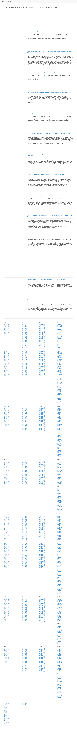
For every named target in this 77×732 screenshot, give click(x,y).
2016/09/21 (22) (59, 559)
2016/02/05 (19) (6, 651)
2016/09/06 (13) (59, 547)
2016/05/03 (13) (42, 599)
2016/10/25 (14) (42, 562)
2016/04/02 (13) (59, 598)
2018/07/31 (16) (6, 375)
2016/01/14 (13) (24, 658)
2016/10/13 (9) (41, 552)
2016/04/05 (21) (59, 601)
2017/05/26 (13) (59, 507)
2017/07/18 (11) (42, 474)
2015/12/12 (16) (42, 656)
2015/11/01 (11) (59, 648)
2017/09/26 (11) (6, 480)
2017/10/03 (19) (59, 434)
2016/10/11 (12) (42, 551)
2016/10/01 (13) (42, 543)
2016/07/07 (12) (6, 602)
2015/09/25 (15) (6, 721)
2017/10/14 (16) (59, 443)
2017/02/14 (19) (42, 526)
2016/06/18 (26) (24, 611)
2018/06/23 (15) (24, 369)
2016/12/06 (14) (6, 547)
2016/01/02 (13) (24, 648)
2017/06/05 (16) (59, 464)
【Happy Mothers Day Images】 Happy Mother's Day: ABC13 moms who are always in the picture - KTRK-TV (49, 31)
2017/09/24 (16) (6, 479)
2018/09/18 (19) (42, 337)
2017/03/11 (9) (24, 523)
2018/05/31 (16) (42, 375)
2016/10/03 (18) (42, 545)
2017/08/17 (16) (24, 473)
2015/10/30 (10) (59, 698)
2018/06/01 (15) (24, 351)
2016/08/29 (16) (59, 592)
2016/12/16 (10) (6, 555)
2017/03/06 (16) (24, 519)
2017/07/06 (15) (42, 465)
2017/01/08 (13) (59, 521)
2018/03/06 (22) (59, 382)
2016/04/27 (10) (59, 618)
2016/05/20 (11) (42, 613)
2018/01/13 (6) (24, 415)
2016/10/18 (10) (42, 556)
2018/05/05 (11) (42, 354)
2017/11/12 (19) (59, 415)
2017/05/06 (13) (59, 491)
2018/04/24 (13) (59, 369)
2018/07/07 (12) (6, 356)
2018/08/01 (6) (59, 323)
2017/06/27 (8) (59, 481)
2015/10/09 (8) (59, 681)
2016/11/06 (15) (24, 547)
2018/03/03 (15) (59, 380)
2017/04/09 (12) (6, 522)
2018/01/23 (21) (24, 423)
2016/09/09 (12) (59, 549)
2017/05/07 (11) (59, 492)
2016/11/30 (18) (24, 566)
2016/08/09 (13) (59, 576)
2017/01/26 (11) (59, 535)
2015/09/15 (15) (6, 713)
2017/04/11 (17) (6, 523)
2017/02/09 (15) (42, 522)
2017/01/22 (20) (59, 532)
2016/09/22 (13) (59, 560)
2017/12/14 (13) (42, 416)
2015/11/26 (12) (59, 667)
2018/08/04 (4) (59, 326)
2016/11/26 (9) (24, 563)
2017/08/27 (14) (24, 481)
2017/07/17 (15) (42, 473)
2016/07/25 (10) (6, 617)
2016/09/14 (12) (59, 553)
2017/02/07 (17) (42, 520)
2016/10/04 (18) (42, 545)
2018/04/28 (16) (59, 373)
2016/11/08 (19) (24, 548)
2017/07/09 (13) (42, 467)
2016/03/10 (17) (59, 627)
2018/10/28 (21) (24, 345)
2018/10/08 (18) (24, 329)
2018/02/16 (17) (6, 418)
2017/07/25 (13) (42, 480)
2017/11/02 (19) (59, 407)
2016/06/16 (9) (24, 610)
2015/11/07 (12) (59, 652)
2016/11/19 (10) (24, 557)
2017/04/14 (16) (6, 526)
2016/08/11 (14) (59, 578)
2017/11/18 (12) (59, 419)
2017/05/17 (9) (59, 500)
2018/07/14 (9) (6, 361)
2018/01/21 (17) (24, 422)
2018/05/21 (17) (42, 367)
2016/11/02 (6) (24, 544)
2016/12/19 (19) (6, 557)
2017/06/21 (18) (59, 476)
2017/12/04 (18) (42, 408)
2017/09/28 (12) (6, 482)
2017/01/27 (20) (59, 536)
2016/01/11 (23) (24, 656)
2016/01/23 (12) (24, 665)
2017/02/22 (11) (42, 532)
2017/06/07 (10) (59, 465)
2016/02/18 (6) (6, 661)
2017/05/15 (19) (59, 499)
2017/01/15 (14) (59, 526)
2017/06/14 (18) (59, 471)
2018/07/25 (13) (6, 370)
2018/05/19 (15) (42, 365)
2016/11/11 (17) (24, 551)
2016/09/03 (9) (59, 545)
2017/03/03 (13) (24, 517)
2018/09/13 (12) (42, 333)
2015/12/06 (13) (42, 652)
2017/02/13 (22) (42, 525)
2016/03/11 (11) (59, 628)
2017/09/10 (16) (6, 468)
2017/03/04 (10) (24, 518)
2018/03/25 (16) (59, 397)
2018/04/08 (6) (59, 357)
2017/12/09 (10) (42, 412)
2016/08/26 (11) (59, 590)
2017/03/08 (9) (24, 521)
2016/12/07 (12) (6, 548)
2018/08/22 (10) (59, 340)
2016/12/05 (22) (6, 546)
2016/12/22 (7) (6, 560)
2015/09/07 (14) (6, 707)
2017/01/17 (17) (59, 528)
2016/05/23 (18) (42, 615)
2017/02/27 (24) (42, 536)
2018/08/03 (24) (59, 325)
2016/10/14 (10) (42, 553)
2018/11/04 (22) (6, 326)
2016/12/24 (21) (6, 561)
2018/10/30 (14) (24, 346)
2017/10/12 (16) (59, 442)
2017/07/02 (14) (42, 461)
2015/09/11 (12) (6, 710)
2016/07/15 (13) (6, 609)
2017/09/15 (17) (6, 472)
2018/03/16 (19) (59, 390)
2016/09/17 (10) (59, 556)
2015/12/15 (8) (41, 659)
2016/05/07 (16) (42, 602)
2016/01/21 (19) (24, 663)
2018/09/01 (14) (42, 323)
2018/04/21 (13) (59, 367)
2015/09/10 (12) (6, 709)
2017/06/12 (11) (59, 469)
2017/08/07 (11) (24, 465)
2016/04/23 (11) (59, 615)
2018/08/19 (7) (59, 338)
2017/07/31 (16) (42, 484)
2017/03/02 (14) (24, 516)
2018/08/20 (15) (59, 338)
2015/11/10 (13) (59, 655)
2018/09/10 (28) (42, 331)
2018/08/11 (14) (59, 331)
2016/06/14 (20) (24, 608)
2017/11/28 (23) (59, 427)
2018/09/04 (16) (42, 326)
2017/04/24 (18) (6, 533)
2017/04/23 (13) (6, 533)
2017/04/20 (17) (6, 530)
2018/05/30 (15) (42, 374)
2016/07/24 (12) (6, 616)
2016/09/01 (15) (59, 543)
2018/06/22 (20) (24, 368)
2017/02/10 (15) (42, 522)
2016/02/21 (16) (6, 663)
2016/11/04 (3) (24, 545)
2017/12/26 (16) (42, 426)
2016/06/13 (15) (24, 607)
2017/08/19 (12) (24, 475)
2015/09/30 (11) (6, 725)
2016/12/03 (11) (6, 545)
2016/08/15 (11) (59, 581)
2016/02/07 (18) (6, 652)
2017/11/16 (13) (59, 418)
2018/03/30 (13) (59, 401)
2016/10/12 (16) (42, 552)
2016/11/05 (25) (24, 546)
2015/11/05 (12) (59, 651)
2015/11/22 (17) (59, 664)
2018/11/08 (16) (6, 329)
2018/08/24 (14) (59, 342)
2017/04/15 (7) (6, 526)
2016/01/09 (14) (24, 654)
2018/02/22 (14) (6, 423)
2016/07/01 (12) (6, 598)
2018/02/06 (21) (6, 410)
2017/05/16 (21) (59, 499)
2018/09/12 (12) (42, 332)
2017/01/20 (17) (59, 530)
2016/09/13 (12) (59, 552)
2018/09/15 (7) (41, 335)
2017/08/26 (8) (24, 480)
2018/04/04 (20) (59, 354)
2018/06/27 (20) (24, 372)
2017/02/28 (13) (42, 537)
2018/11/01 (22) (6, 323)
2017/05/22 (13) (59, 504)
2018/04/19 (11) (59, 365)
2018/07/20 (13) (6, 366)
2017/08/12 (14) (24, 469)
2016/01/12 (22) (24, 656)
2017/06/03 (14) (59, 462)
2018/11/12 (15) (6, 332)
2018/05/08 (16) (42, 357)
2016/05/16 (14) (42, 610)
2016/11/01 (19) (24, 543)
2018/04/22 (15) (59, 368)
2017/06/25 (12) (59, 480)
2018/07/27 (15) (6, 372)
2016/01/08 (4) (24, 653)
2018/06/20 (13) (24, 366)
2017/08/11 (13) (24, 468)
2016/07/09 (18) (6, 604)
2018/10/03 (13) (24, 325)
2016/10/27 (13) (42, 564)
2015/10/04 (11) (59, 677)
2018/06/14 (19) (24, 361)
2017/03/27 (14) (24, 536)
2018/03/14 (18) (59, 388)
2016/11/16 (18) (24, 555)
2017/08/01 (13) (24, 461)
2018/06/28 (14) (24, 373)
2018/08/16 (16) (59, 335)
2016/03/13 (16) (59, 629)
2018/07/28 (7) (6, 373)
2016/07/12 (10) (6, 606)
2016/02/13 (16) (6, 657)
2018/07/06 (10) (6, 355)
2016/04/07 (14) (59, 602)
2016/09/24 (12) (59, 561)
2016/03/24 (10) (59, 638)
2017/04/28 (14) (6, 537)
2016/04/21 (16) (59, 614)
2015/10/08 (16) (59, 680)
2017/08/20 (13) (24, 476)
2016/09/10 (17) (59, 550)
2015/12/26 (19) (42, 667)
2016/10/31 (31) (42, 567)
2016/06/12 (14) (24, 606)
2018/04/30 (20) (59, 374)
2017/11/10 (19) (59, 413)
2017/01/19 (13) (59, 529)
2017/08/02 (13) (24, 461)
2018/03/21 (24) (59, 394)
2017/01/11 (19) (59, 523)
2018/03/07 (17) (59, 383)
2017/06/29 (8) (59, 483)
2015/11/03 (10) (59, 649)
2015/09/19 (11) (6, 717)
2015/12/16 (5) (41, 659)
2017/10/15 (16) (59, 444)
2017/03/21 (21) (24, 531)
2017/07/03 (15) (42, 462)
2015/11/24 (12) (59, 666)
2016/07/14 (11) (6, 608)
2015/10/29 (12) (59, 697)
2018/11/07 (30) (6, 328)
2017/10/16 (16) (59, 445)
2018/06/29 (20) (24, 373)
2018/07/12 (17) (6, 360)
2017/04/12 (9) (6, 524)
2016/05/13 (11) (42, 607)
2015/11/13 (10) (59, 657)
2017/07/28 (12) (42, 482)
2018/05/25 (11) (42, 370)
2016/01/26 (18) (24, 667)
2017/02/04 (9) (41, 518)
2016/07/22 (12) (6, 614)
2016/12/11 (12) (6, 551)
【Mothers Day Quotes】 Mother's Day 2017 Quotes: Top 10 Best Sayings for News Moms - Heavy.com (48, 113)
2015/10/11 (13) (59, 682)
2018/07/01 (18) (6, 351)
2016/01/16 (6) (24, 659)
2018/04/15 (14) (59, 362)
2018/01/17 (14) (24, 419)
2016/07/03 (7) (6, 599)
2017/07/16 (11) (42, 472)
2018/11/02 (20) (6, 324)
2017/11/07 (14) (59, 411)
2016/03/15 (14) (59, 631)
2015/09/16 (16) (6, 714)
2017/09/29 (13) (6, 483)
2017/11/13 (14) (59, 415)
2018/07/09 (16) (6, 357)
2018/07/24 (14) (6, 369)
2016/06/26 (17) (24, 617)
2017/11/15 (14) (59, 417)
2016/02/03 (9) (6, 649)
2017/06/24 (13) (59, 479)
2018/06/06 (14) (24, 355)
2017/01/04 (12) (59, 518)
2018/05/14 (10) (42, 361)
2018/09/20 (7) (41, 338)
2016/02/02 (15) (6, 648)
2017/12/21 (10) (42, 422)
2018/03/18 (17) (59, 392)
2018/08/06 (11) (59, 327)
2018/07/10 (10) (6, 358)
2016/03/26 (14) (59, 640)
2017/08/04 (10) (24, 463)
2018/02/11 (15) (6, 414)
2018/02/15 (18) (6, 417)
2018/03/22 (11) (59, 395)
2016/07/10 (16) (6, 605)
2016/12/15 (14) (6, 554)
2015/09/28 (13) (6, 724)
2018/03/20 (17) (59, 393)
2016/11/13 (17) (24, 552)
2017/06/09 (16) (59, 467)
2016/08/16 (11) (59, 582)
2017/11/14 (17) (59, 416)
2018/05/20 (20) (42, 366)
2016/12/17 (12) (6, 556)
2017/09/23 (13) (6, 478)
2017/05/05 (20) (59, 491)
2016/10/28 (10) (42, 564)
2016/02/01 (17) (6, 648)
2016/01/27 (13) (24, 668)
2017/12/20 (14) (42, 421)
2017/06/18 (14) (59, 474)
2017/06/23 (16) (59, 478)
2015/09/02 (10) (6, 703)
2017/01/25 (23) (59, 534)
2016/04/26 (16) (59, 617)
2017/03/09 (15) (24, 522)
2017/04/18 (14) (6, 529)
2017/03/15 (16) (24, 526)
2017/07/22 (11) (42, 477)
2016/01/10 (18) (24, 655)
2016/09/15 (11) (59, 554)
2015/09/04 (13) (6, 705)
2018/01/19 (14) (24, 420)
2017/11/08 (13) (59, 411)
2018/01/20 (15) (24, 421)
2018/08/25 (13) (59, 342)
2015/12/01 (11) (42, 648)
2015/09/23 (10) (6, 720)
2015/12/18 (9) (41, 661)
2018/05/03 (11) (42, 353)
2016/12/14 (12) (6, 553)
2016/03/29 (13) (59, 642)
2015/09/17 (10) (6, 715)
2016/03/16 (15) (59, 632)
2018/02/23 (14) (6, 423)
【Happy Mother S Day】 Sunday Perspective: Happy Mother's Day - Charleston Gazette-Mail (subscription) (49, 133)
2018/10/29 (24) (24, 346)
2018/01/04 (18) (24, 408)
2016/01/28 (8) (24, 669)
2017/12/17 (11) (42, 419)
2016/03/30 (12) (59, 643)
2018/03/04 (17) (59, 381)
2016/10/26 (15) (42, 563)
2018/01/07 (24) (24, 411)
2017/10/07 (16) (59, 438)
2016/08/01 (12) (59, 570)
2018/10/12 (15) (24, 332)
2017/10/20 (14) (59, 448)
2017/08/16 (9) (24, 472)
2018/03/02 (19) (59, 379)
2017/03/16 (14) (24, 527)
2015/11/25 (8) (59, 667)
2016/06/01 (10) (24, 598)
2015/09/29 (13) (6, 724)
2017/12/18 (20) (42, 419)
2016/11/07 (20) (24, 548)
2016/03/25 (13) (59, 639)
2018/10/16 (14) (24, 335)
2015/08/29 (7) (24, 704)
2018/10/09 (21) (24, 330)
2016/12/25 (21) (6, 562)
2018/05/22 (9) (41, 368)
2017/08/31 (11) (24, 484)
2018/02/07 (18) (6, 411)
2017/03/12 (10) (24, 524)
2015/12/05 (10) (42, 651)
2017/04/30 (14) (6, 538)
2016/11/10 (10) (24, 550)
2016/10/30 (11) (42, 566)
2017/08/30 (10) (24, 484)
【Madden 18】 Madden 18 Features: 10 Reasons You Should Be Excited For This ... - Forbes (46, 279)
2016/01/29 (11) (24, 670)
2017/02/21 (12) (42, 531)
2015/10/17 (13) (59, 687)
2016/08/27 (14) (59, 590)
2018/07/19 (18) (6, 365)
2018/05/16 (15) (42, 363)
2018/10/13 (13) (24, 333)
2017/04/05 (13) (6, 518)
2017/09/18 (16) (6, 474)
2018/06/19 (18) (24, 365)
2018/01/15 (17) (24, 417)
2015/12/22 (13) (42, 664)
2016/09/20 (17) (59, 558)
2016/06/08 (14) (24, 603)
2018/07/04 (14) (6, 354)
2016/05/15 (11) (42, 609)
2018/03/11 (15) (59, 386)
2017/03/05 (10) (24, 518)
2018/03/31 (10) (59, 402)
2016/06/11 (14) (24, 606)
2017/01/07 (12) (59, 520)
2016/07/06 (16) (6, 602)
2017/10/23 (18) (59, 450)
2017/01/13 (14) (59, 525)
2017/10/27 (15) (59, 453)
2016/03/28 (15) (59, 641)
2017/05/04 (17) (59, 490)
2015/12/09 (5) (41, 654)
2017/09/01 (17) (6, 461)
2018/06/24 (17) (24, 369)
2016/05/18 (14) (42, 611)
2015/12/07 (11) (42, 652)
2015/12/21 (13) (42, 663)
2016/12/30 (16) (6, 566)
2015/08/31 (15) (24, 705)
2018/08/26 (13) (59, 343)
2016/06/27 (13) (24, 618)
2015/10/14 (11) (59, 685)
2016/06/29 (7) (24, 620)
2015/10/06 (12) (59, 678)
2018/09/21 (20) (42, 339)
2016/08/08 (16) (59, 575)
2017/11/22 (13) (59, 423)
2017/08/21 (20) (24, 476)
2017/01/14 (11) (59, 526)
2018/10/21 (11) (24, 339)
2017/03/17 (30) (24, 528)
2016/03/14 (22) (59, 630)
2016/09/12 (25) (59, 552)
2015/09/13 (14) (6, 712)
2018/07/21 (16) (6, 367)
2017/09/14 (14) (6, 471)
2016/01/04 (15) (24, 650)
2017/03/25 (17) (24, 534)
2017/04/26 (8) (6, 535)
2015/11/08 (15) (59, 653)
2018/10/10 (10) (24, 331)
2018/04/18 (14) (59, 365)
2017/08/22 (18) (24, 477)
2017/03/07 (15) (24, 520)
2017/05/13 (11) (59, 497)
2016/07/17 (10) (6, 610)
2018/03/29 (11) (59, 400)
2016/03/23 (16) (59, 637)
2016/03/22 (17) (59, 636)
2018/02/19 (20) (6, 420)
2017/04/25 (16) (6, 534)
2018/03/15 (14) (59, 389)
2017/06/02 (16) (59, 461)
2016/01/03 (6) (24, 649)
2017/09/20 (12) (6, 476)
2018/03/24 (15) (59, 396)
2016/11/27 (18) (24, 564)
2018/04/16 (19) (59, 363)
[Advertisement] (38, 18)
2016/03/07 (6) (59, 625)
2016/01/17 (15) (24, 660)
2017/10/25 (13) (59, 452)
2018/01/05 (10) (24, 409)
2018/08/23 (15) (59, 341)
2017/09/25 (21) (6, 480)
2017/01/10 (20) (59, 522)
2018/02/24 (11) (6, 424)
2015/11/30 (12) (59, 671)
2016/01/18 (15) (24, 661)
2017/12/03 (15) (42, 407)
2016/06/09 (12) (24, 604)
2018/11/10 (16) (6, 331)
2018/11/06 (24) (6, 327)
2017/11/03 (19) (59, 407)
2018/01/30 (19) (24, 429)
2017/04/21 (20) (6, 531)
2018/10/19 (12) (24, 338)
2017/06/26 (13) (59, 480)
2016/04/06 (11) (59, 602)
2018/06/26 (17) (24, 371)
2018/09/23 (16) (42, 341)
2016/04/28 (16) (59, 619)
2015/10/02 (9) (59, 675)
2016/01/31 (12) (24, 671)
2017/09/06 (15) (6, 465)
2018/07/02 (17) (6, 352)
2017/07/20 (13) (42, 476)
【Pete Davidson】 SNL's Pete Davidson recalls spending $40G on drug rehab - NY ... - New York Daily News (49, 92)
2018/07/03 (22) (6, 353)
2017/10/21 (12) (59, 449)
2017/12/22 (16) (42, 423)
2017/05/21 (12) (59, 503)
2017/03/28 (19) (24, 537)
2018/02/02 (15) (6, 407)
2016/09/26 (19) (59, 563)
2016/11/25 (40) (24, 562)
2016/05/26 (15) (42, 617)
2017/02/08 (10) (42, 521)
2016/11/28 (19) (24, 564)
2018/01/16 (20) (24, 418)
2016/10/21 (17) (42, 559)
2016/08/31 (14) (59, 594)
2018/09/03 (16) (42, 325)
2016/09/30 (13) (59, 566)
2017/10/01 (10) (59, 433)
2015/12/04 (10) (42, 650)
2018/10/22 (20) (24, 340)
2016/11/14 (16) (24, 553)
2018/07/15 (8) (6, 362)
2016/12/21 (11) (6, 559)
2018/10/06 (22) (24, 327)
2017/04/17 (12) (6, 528)
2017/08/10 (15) (24, 468)
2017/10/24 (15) (59, 451)
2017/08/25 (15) (24, 480)
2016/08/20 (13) (59, 585)
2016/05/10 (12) (42, 605)
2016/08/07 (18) (59, 575)
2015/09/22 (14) (6, 719)
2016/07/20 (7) (6, 613)
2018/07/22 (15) (6, 368)
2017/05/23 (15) (59, 505)
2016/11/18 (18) (24, 556)
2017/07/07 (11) (42, 465)
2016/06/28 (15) (24, 619)
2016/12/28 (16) (6, 564)
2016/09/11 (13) (59, 551)
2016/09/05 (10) (59, 546)
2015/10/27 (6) (59, 695)
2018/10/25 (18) (24, 342)
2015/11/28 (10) (59, 669)
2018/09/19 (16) (42, 338)
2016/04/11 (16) (59, 606)
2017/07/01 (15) (42, 461)
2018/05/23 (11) (42, 369)
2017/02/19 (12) (42, 529)
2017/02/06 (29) (42, 519)
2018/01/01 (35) (24, 406)
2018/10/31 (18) (24, 347)
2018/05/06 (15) (42, 355)
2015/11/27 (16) (59, 668)
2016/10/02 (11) (42, 544)
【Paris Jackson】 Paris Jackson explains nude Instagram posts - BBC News (42, 195)
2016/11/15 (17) (24, 554)
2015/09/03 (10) (6, 704)
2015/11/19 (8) (59, 662)
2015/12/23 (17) (42, 665)
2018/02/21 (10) (6, 422)
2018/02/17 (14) (6, 419)
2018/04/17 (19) (59, 364)
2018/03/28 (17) (59, 399)
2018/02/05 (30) (6, 409)
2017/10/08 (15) (59, 438)
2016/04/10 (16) (59, 605)
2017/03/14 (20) (24, 526)
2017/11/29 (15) (59, 428)
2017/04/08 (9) (6, 521)
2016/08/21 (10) (59, 586)
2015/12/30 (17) (42, 671)
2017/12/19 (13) (42, 420)
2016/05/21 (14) (42, 614)
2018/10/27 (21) (24, 344)
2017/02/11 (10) (42, 523)
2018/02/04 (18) (6, 408)
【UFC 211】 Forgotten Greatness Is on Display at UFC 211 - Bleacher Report (42, 236)
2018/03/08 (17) (59, 384)
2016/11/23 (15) (24, 560)
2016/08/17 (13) (59, 583)
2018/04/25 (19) (59, 370)
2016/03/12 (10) (59, 629)
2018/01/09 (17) (24, 412)
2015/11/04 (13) (59, 650)
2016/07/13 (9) (6, 607)
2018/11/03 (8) (6, 325)
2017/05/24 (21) (59, 506)
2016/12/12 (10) (6, 552)
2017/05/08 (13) (59, 493)
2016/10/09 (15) (42, 549)
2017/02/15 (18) (42, 526)
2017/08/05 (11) (24, 464)
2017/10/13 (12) (59, 442)
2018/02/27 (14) (6, 426)
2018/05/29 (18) (42, 373)
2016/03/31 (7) (59, 644)
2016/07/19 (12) (6, 612)
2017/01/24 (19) (59, 533)
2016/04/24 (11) (59, 616)
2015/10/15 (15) (59, 686)
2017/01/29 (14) (59, 537)
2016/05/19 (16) (42, 612)
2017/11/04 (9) (59, 408)
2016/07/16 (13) (6, 610)
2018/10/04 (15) (24, 326)
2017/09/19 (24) (6, 475)
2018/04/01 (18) (59, 351)
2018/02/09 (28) (6, 412)
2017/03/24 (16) (24, 533)
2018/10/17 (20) (24, 336)
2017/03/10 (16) (24, 522)
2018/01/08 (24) (24, 411)
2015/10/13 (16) (59, 684)
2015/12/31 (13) (42, 671)
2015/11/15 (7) (59, 659)
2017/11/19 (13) (59, 420)
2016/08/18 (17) (59, 583)
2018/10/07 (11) (24, 328)
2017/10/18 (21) (59, 446)
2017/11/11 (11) (59, 414)
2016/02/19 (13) (6, 662)
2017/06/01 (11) (59, 461)
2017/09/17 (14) (6, 473)
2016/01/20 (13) (24, 663)
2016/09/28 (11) (59, 564)
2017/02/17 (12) (42, 528)
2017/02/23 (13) (42, 533)
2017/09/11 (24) (6, 468)
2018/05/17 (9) (41, 364)
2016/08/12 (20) (59, 579)
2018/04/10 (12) (59, 358)
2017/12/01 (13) (42, 406)
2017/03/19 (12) (24, 529)
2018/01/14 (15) (24, 416)
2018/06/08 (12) (24, 357)
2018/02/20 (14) (6, 421)
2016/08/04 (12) (59, 572)
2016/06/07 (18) (24, 602)
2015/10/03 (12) (59, 676)
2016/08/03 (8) (59, 571)
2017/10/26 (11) (59, 453)
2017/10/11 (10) (59, 441)
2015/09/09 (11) (6, 709)
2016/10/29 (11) (42, 565)
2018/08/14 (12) (59, 334)
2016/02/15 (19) (6, 659)
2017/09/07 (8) (6, 465)
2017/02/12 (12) (42, 524)
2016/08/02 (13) (59, 571)
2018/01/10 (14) (24, 413)
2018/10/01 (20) (24, 323)
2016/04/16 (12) (59, 610)
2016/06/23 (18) (24, 615)
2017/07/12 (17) (42, 469)
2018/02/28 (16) (6, 427)
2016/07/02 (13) (6, 598)
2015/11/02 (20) (59, 648)
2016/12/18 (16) (6, 556)
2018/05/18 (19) (42, 365)
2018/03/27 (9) (59, 399)
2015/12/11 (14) (42, 656)
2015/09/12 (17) (6, 711)
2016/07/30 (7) (6, 621)
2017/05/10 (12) (59, 495)
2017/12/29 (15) (42, 428)
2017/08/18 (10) (24, 474)
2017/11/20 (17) (59, 421)
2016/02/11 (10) (6, 656)
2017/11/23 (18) (59, 423)
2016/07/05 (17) (6, 601)
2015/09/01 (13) (6, 702)
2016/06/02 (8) (24, 598)
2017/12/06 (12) (42, 410)
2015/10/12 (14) (59, 683)
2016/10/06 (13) (42, 547)
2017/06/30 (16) (59, 484)
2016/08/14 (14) (59, 580)
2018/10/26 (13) (24, 343)
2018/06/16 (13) (24, 363)
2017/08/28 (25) (24, 482)
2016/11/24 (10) (24, 561)
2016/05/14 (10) (42, 608)
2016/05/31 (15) (42, 621)
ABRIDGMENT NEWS (6, 1)
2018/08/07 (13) (59, 328)
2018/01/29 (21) (24, 428)
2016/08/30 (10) (59, 593)
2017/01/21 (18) (59, 531)
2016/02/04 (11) (6, 650)
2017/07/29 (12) (42, 483)
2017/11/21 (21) (59, 422)
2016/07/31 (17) (6, 621)
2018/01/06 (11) (24, 410)
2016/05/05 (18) (42, 601)
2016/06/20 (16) (24, 613)
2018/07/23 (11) (6, 369)
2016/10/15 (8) (41, 554)
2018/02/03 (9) (6, 407)
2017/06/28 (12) (59, 482)
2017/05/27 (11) (59, 508)
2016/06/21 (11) (24, 614)
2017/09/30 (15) (6, 484)
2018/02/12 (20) (6, 415)
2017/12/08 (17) (42, 411)
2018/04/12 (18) (59, 360)
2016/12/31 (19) (6, 567)
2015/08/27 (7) (24, 702)
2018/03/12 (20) (59, 387)
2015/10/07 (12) (59, 679)
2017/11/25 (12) (59, 425)
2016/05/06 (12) (42, 602)
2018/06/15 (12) (24, 362)
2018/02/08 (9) (6, 411)
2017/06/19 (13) (59, 475)
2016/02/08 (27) (6, 653)
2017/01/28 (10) (59, 537)
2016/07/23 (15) (6, 615)
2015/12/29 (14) (42, 670)
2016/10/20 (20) (42, 558)
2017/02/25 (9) (41, 534)
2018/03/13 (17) (59, 388)
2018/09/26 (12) (42, 343)
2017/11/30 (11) (59, 429)
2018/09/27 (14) (42, 344)
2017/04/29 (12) (6, 537)
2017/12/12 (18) (42, 415)
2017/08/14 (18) (24, 471)
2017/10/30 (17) (59, 456)
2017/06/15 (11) (59, 472)
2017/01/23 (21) (59, 533)
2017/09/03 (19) (6, 462)
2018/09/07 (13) (42, 328)
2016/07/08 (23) (6, 603)
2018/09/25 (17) (42, 342)
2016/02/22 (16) (6, 664)
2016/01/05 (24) (24, 651)
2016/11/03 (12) (24, 545)
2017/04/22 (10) (6, 532)
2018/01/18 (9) (24, 419)
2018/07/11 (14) (6, 359)
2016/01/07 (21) (24, 652)
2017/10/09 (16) (59, 439)
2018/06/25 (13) (24, 370)
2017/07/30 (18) (42, 484)
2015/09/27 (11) (6, 723)
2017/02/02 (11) (42, 516)
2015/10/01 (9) (59, 675)
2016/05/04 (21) (42, 600)
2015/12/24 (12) (42, 666)
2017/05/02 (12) (59, 488)
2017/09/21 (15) (6, 476)
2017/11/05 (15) (59, 409)
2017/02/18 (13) (42, 529)
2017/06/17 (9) (59, 473)
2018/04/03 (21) (59, 353)
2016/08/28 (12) (59, 591)
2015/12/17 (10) (42, 660)
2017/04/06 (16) (6, 519)
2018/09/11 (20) (42, 331)
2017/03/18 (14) (24, 529)
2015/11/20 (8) (59, 663)
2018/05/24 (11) (42, 369)
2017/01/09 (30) (59, 522)
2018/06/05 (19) (24, 354)
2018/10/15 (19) (24, 335)
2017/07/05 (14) (42, 464)
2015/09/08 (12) (6, 708)
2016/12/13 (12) (6, 552)
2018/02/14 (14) (6, 416)
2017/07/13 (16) (42, 470)
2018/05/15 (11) (42, 362)
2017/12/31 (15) (42, 430)
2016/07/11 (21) (6, 606)
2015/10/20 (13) (59, 690)
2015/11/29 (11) (59, 670)
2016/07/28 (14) (6, 619)
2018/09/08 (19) (42, 329)
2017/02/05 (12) (42, 518)
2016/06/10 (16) (24, 605)
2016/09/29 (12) (59, 565)
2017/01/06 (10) (59, 519)
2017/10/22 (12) (59, 449)
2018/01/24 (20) (24, 424)
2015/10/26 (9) (59, 694)
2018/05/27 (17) (42, 372)
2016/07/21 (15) (6, 614)
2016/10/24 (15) (42, 561)
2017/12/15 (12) (42, 417)
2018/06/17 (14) (24, 364)
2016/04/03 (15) (59, 599)
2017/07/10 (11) (42, 468)
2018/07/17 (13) (6, 364)
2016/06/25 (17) (24, 617)
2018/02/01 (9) (6, 406)
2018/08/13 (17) (59, 333)
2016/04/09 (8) (59, 604)
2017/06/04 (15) (59, 463)
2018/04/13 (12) (59, 361)
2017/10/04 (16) (59, 435)
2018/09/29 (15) (42, 346)
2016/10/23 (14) (42, 560)
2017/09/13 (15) (6, 470)
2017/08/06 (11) (24, 465)
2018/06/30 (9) (24, 374)
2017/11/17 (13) (59, 419)
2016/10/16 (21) (42, 555)
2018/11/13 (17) (6, 333)
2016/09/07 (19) (59, 548)
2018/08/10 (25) (59, 331)
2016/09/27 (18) (59, 564)
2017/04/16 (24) (6, 527)
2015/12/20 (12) (42, 663)
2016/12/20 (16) (6, 558)
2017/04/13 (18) (6, 525)
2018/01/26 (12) (24, 426)
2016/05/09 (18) (42, 604)
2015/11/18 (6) (59, 661)
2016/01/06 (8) (24, 652)
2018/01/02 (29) (24, 407)
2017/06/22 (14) (59, 477)
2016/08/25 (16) (59, 589)
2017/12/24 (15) (42, 424)
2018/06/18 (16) (24, 365)
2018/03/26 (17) (59, 398)
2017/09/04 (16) (6, 463)
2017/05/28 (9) (59, 509)
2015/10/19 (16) (59, 689)
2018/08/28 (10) (59, 345)
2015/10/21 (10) (59, 690)
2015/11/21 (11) (59, 663)
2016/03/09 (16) (59, 626)
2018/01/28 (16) (24, 427)
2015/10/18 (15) (59, 688)
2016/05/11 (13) (42, 606)
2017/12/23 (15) (42, 423)
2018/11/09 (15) (6, 330)
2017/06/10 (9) (59, 468)
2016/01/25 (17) (24, 667)
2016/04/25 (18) (59, 617)
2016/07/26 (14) (6, 617)
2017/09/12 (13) (6, 469)
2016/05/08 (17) (42, 603)
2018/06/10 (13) (24, 358)
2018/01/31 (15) (24, 430)
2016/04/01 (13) (59, 598)
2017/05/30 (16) (59, 510)
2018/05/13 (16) (42, 361)
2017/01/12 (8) (59, 524)
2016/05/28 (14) (42, 619)
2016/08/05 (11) (59, 573)
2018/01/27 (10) (24, 426)
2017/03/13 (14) (24, 525)
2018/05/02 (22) (42, 352)
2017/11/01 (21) (59, 406)
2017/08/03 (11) (24, 462)
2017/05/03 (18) (59, 489)
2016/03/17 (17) (59, 632)
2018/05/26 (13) (42, 371)
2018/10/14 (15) (24, 334)
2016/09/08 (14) (59, 548)
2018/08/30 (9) (59, 346)
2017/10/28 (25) (59, 454)
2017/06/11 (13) (59, 468)
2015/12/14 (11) (42, 658)
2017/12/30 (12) (42, 429)
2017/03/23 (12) (24, 533)
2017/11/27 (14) (59, 426)
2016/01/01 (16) (24, 648)
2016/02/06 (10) (6, 652)
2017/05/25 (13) (59, 506)
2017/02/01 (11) (42, 515)
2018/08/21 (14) (59, 339)
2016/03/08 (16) (59, 625)
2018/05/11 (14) (42, 359)
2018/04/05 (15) (59, 354)
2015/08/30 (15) (24, 705)
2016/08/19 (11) (59, 584)
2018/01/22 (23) (24, 423)
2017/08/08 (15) (24, 466)
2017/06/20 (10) (59, 476)
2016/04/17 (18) (59, 610)
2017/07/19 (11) (42, 475)
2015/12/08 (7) (41, 653)
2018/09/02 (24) (42, 324)
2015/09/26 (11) (6, 722)
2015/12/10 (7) (41, 655)
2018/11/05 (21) (6, 327)
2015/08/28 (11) (24, 703)
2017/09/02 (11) (6, 461)
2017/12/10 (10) (42, 413)
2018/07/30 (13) (6, 374)
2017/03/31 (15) (24, 539)
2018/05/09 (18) (42, 357)
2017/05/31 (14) (59, 511)
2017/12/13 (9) (41, 415)
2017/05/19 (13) (59, 502)
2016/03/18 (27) (59, 633)
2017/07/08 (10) (42, 466)
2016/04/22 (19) (59, 614)
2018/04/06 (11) (59, 355)
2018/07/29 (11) (6, 373)
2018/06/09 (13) (24, 357)
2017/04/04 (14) (6, 518)
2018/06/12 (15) (24, 360)
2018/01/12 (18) (24, 415)
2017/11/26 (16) (59, 426)
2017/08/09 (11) (24, 467)
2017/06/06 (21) (59, 465)
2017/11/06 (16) (59, 410)
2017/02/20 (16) (42, 530)
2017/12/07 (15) (42, 411)
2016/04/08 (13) (59, 603)
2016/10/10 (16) (42, 550)
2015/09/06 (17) (6, 706)
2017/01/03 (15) (59, 517)
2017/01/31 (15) (59, 539)
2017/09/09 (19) (6, 467)
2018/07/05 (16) (6, 354)
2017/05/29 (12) (59, 510)
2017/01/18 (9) (59, 529)
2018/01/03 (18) (24, 407)
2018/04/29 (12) (59, 373)
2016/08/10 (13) (59, 577)
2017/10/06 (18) (59, 437)
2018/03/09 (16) (59, 384)
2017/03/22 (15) (24, 532)
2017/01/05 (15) (59, 518)
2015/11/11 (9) (59, 656)
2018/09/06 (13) (42, 327)
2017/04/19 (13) (6, 529)
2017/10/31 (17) (59, 457)
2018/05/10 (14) (42, 358)
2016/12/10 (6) (6, 550)
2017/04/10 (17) (6, 522)
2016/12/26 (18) (6, 563)
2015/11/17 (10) (59, 660)
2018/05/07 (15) (42, 356)
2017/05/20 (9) (59, 503)
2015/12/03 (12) (42, 649)
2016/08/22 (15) (59, 587)
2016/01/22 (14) (24, 664)
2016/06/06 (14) (24, 602)
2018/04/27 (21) (59, 372)
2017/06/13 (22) (59, 470)
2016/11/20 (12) (24, 558)
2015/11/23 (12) (59, 665)
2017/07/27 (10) (42, 481)
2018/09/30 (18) (42, 346)
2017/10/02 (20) (59, 434)
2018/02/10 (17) (6, 413)
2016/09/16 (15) (59, 555)
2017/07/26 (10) (42, 480)
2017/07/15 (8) (41, 472)
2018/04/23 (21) (59, 369)
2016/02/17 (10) (6, 660)
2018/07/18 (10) (6, 365)
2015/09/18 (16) (6, 716)
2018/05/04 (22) (42, 354)
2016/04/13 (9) (59, 607)
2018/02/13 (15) (6, 415)
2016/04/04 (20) (59, 600)
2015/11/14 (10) (59, 658)
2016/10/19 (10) (42, 557)
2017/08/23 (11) (24, 478)
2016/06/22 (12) (24, 614)
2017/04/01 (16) (6, 515)
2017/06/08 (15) (59, 466)
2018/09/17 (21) (42, 336)
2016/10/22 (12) (42, 560)
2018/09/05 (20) (42, 327)
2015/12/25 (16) (42, 667)
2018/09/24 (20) (42, 342)
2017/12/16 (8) (41, 418)
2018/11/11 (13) (6, 331)
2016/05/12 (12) (42, 606)
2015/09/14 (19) (6, 713)
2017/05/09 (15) (59, 494)
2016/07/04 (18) (6, 600)
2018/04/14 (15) (59, 361)
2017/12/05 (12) (42, 409)
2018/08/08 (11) (59, 329)
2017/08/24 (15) (24, 479)
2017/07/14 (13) (42, 471)
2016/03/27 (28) (59, 640)
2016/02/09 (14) (6, 654)
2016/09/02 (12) (59, 544)
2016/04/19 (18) (59, 612)
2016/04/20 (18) (59, 613)
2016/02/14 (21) (6, 658)
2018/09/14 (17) (42, 334)
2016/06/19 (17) (24, 612)
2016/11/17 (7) (24, 556)
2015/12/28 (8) (41, 669)
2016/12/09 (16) (6, 549)
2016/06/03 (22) (24, 599)
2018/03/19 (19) (59, 392)
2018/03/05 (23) (59, 381)
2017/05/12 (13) (59, 496)
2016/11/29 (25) (24, 565)
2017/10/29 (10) (59, 455)
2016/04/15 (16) (59, 609)
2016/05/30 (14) (42, 621)
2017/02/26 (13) (42, 535)
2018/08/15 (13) (59, 335)
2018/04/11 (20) (59, 359)
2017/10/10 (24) (59, 440)
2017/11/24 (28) (59, 424)
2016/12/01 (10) (6, 543)
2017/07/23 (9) (41, 478)
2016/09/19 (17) (59, 557)
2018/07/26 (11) (6, 371)
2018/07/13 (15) (6, 361)
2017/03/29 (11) (24, 537)
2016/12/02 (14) (6, 544)
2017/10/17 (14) (59, 445)
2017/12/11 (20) (42, 414)
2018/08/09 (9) (59, 330)
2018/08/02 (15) (59, 324)
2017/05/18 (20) (59, 501)
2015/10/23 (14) (59, 692)
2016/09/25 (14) (59, 562)
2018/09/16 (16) (42, 335)
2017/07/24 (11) (42, 479)
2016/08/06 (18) (59, 574)
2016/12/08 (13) (6, 548)
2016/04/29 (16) (59, 620)
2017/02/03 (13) (42, 517)
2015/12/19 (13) (42, 662)
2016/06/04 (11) (24, 600)
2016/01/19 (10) (24, 662)
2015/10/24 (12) (59, 693)
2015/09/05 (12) (6, 705)
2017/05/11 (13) (59, 495)
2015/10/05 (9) (59, 678)
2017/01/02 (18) (59, 516)
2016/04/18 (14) (59, 611)
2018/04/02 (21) (59, 352)
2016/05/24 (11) (42, 616)
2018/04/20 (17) (59, 366)
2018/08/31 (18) (59, 347)
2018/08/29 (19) (59, 346)
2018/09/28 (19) (42, 345)
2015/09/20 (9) (6, 717)
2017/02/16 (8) (41, 527)
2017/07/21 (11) (42, 476)
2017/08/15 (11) (24, 472)
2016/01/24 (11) (24, 666)
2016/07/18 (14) (6, 611)
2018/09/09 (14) (42, 330)
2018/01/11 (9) (24, 414)
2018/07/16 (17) (6, 363)
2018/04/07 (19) (59, 356)
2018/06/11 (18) (24, 359)
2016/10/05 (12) (42, 546)
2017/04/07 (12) (6, 520)
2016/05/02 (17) (42, 598)
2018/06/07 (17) (24, 356)
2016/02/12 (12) (6, 656)
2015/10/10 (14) (59, 682)
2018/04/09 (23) (59, 357)
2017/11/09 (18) (59, 412)
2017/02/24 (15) (42, 533)
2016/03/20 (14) (59, 635)
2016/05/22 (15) (42, 614)
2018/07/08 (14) (6, 357)
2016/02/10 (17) (6, 655)
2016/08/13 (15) (59, 579)
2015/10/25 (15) (59, 694)
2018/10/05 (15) (24, 327)
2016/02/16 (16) (6, 659)
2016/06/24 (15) (24, 616)
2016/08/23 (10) (59, 587)
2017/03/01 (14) (24, 515)
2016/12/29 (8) (6, 565)
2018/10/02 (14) (24, 324)
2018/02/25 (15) (6, 425)
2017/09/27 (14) (6, 481)
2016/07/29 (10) (6, 620)
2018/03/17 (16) (59, 391)
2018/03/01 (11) (59, 378)
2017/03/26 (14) (24, 535)
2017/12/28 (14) (42, 427)
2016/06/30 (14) (24, 621)
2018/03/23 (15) (59, 396)
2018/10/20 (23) (24, 338)
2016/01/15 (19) (24, 659)
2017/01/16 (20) (59, 527)
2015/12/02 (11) (42, 648)
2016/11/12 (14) (24, 552)
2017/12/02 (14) (42, 407)
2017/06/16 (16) (59, 472)
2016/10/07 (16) (42, 548)
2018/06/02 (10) (24, 352)
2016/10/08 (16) (42, 548)
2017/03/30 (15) (24, 538)
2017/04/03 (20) (6, 517)
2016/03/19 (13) (59, 634)
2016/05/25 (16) (42, 617)
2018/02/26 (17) (6, 426)
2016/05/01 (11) (42, 598)
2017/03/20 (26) (24, 530)
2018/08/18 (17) (59, 337)
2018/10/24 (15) (24, 342)
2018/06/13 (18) (24, 361)
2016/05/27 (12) (42, 618)
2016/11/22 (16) (24, 560)
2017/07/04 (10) (42, 463)
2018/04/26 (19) (59, 371)
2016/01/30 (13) (24, 671)
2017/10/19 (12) (59, 447)
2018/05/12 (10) (42, 360)
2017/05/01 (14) (59, 487)
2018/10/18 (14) (24, 337)
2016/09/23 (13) (59, 560)
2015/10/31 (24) (59, 698)
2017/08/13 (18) (24, 470)
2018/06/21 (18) (24, 367)
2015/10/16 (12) (59, 686)
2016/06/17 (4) (24, 610)
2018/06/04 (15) (24, 354)
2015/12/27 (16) (42, 668)
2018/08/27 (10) (59, 344)
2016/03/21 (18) (59, 636)
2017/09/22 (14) (6, 477)
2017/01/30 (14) (59, 538)
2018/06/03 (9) (24, 353)
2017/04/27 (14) (6, 536)
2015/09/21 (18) (6, 718)
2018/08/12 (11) (59, 332)
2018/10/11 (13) (24, 331)
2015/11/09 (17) (59, 654)
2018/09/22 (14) (42, 340)
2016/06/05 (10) (24, 601)
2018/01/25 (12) (24, 425)
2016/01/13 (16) (24, 657)
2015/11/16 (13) (59, 659)
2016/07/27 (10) (6, 618)
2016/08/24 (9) (59, 588)
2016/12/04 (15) (6, 545)
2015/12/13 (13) (42, 657)
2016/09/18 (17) (59, 556)
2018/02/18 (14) (6, 419)
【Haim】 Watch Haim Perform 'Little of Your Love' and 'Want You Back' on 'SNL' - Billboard (45, 174)
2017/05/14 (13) (59, 498)
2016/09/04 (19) (59, 545)
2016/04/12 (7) (59, 606)
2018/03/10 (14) (59, 385)
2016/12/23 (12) (6, 560)
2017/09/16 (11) (6, 472)
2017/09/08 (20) (6, 466)
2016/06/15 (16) (24, 609)
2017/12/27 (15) (42, 426)
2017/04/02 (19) (6, 516)
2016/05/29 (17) (42, 620)
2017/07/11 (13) (42, 468)
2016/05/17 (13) (42, 610)
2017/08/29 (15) (24, 483)
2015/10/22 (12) (59, 691)
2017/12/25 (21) (42, 425)
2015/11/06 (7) (59, 652)
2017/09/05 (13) (6, 464)
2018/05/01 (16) (42, 351)
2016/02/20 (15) (6, 663)
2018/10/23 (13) (24, 341)
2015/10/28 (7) (59, 696)
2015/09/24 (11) (6, 720)
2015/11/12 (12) (59, 656)
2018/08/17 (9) (59, 336)
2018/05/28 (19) (42, 373)
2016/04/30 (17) (59, 621)
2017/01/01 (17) (59, 515)
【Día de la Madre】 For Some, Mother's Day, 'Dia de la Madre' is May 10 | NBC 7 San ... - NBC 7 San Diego (48, 72)
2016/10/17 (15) (42, 556)
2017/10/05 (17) (59, 436)
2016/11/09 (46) (24, 549)
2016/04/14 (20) (59, 608)
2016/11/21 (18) (24, 559)
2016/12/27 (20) (6, 564)
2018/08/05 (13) (59, 327)
